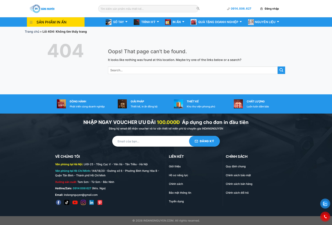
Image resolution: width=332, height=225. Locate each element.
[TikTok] (66, 202)
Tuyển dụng (176, 201)
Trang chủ (32, 31)
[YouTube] (75, 202)
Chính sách (176, 183)
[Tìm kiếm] (198, 9)
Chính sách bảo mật (238, 175)
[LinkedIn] (91, 202)
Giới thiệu (175, 166)
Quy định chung (236, 166)
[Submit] (281, 70)
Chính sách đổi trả (237, 192)
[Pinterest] (99, 202)
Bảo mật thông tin (180, 192)
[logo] (42, 8)
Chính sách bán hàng (239, 183)
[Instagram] (83, 202)
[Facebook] (58, 202)
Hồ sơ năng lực (178, 175)
